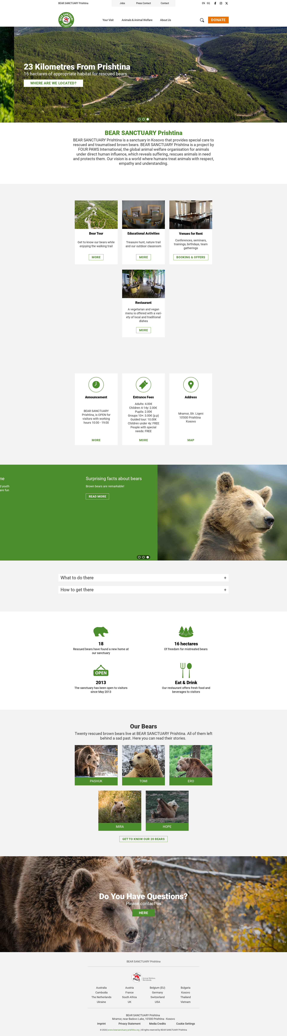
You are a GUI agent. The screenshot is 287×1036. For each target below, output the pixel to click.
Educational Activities (143, 233)
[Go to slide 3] (147, 119)
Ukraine (101, 1001)
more (143, 257)
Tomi (143, 781)
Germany (157, 992)
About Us (165, 20)
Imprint (101, 1023)
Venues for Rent (191, 233)
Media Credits (157, 1023)
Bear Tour (96, 233)
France (129, 992)
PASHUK (96, 781)
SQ (208, 3)
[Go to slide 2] (143, 119)
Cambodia (101, 992)
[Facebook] (215, 3)
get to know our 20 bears (143, 839)
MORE (96, 440)
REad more (59, 496)
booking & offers (190, 257)
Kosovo (185, 992)
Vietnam (186, 1001)
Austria (129, 987)
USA (157, 1001)
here (143, 913)
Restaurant (143, 303)
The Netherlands (101, 997)
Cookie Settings (185, 1023)
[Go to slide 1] (139, 119)
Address (191, 397)
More (96, 257)
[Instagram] (221, 3)
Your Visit (108, 20)
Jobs (122, 3)
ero (191, 781)
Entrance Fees (143, 397)
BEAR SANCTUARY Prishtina (73, 3)
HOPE (167, 827)
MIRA (120, 827)
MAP (190, 440)
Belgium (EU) (157, 987)
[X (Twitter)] (227, 3)
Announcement (96, 397)
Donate (218, 20)
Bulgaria (185, 987)
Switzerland (158, 997)
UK (129, 1001)
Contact (165, 3)
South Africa (129, 997)
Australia (101, 987)
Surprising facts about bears (76, 478)
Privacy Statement (130, 1023)
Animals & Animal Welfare (137, 20)
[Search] (202, 21)
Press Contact (143, 3)
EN (203, 3)
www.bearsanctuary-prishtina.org (124, 1030)
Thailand (185, 997)
